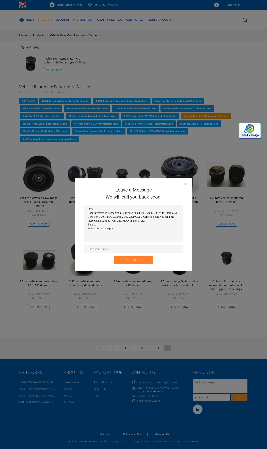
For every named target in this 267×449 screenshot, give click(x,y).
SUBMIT (133, 260)
